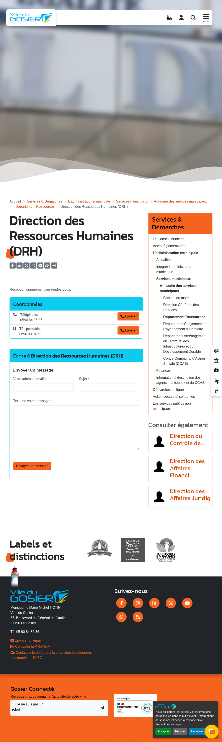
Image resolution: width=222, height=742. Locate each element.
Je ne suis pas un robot (27, 706)
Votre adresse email (29, 379)
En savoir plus (200, 731)
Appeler (130, 316)
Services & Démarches (44, 201)
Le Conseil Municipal (169, 239)
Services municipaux (132, 201)
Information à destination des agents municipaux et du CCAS (180, 380)
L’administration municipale (89, 201)
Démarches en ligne (168, 389)
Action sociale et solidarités (174, 396)
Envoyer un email (28, 640)
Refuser (180, 731)
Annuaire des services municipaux (180, 201)
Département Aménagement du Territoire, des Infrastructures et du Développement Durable (184, 343)
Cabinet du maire (176, 298)
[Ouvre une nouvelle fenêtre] (121, 603)
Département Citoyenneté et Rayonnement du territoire (184, 326)
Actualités (163, 260)
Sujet (84, 379)
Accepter (163, 731)
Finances (163, 370)
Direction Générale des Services (181, 307)
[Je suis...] (169, 17)
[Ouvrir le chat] (212, 732)
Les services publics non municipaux (172, 406)
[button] (54, 267)
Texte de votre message (32, 401)
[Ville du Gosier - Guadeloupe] (39, 596)
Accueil (15, 201)
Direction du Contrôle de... (187, 440)
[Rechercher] (193, 17)
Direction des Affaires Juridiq (190, 495)
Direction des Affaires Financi (187, 468)
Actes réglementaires (169, 246)
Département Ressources (35, 206)
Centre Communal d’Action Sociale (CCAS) (184, 361)
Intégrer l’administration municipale (174, 269)
